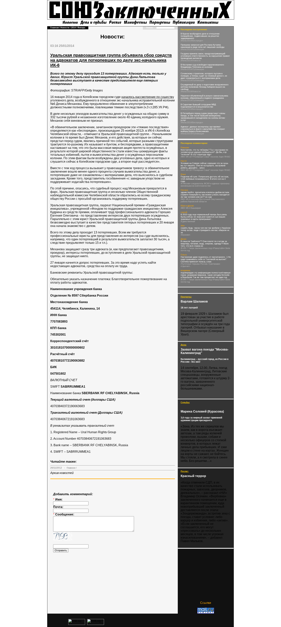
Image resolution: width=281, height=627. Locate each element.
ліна (182, 225)
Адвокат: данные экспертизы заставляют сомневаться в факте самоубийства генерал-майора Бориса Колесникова (203, 129)
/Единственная (188, 221)
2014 (73, 27)
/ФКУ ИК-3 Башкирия (191, 208)
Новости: (112, 37)
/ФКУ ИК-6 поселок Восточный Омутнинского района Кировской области (203, 200)
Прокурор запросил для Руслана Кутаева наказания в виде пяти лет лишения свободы (202, 46)
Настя (184, 161)
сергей (184, 212)
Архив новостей (62, 473)
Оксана (184, 190)
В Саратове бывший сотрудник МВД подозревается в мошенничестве (198, 105)
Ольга (184, 255)
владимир (185, 270)
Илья (183, 174)
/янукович (185, 235)
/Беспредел (197, 40)
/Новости (196, 60)
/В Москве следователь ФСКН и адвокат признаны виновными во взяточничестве (205, 184)
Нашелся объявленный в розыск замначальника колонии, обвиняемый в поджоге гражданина (204, 97)
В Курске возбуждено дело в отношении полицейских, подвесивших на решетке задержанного (200, 36)
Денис (184, 239)
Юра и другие (187, 206)
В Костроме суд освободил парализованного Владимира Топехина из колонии (202, 66)
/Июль (184, 40)
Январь (81, 27)
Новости (64, 27)
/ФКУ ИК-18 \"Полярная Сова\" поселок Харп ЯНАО (205, 157)
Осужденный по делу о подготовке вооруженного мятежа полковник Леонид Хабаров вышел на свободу (204, 86)
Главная (54, 27)
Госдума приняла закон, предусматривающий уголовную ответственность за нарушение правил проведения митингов (205, 55)
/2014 (189, 40)
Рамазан (185, 147)
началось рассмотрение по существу (147, 97)
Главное (71, 468)
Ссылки (205, 602)
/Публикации (198, 49)
